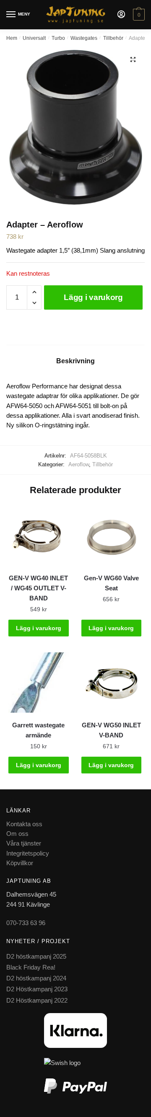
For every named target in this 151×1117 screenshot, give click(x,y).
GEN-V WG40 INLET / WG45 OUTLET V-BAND (38, 588)
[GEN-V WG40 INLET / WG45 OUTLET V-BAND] (38, 535)
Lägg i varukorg (93, 297)
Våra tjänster (23, 843)
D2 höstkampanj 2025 (36, 956)
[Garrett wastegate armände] (38, 682)
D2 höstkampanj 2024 (36, 978)
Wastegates (83, 38)
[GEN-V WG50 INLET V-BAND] (111, 682)
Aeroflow (78, 464)
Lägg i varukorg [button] (38, 628)
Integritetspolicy (27, 853)
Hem (11, 38)
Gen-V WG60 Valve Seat (111, 583)
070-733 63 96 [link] (25, 922)
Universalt (34, 38)
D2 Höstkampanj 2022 (37, 1000)
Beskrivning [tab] (75, 361)
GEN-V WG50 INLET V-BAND (111, 730)
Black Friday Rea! (30, 967)
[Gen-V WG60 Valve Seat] (111, 535)
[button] (133, 59)
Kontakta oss (24, 823)
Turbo (58, 38)
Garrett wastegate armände (38, 730)
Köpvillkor (19, 862)
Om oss (17, 833)
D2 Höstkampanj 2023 (37, 989)
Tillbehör (113, 38)
